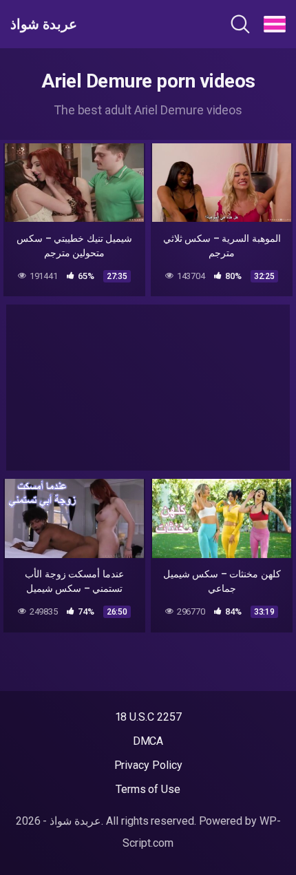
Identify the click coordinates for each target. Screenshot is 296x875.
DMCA (148, 741)
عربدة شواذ (43, 24)
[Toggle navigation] (275, 24)
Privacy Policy (148, 765)
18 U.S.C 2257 (148, 716)
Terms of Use (148, 789)
